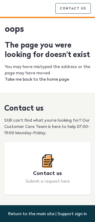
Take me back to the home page (37, 79)
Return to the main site (31, 213)
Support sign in (72, 213)
